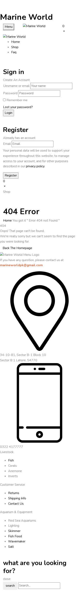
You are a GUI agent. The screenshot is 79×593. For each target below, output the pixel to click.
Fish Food (15, 536)
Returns (13, 493)
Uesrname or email (16, 86)
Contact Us (16, 503)
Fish (11, 460)
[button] (69, 29)
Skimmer (14, 531)
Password (10, 93)
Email (7, 144)
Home (7, 220)
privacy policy (35, 166)
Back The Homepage (17, 248)
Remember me (17, 100)
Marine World (26, 17)
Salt (11, 546)
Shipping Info (17, 498)
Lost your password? (18, 107)
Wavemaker (16, 541)
